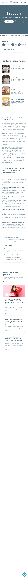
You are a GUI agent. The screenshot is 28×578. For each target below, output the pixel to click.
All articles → (7, 281)
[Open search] (6, 2)
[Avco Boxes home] (14, 2)
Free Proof (9, 21)
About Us (19, 21)
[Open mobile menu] (3, 2)
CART (25, 2)
